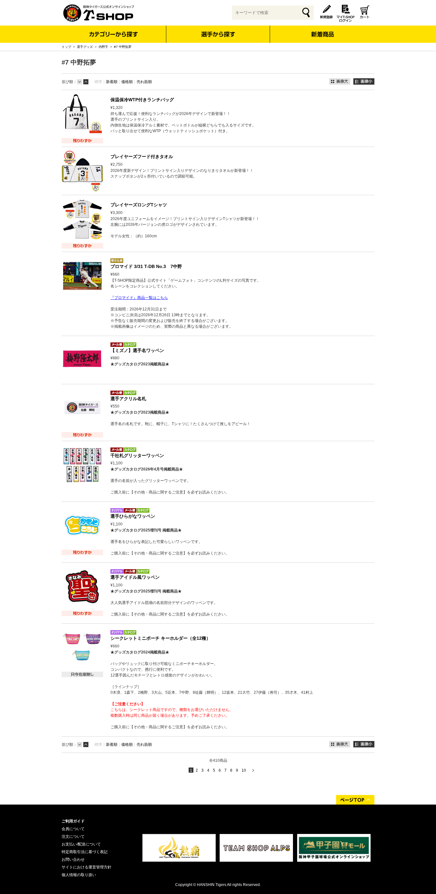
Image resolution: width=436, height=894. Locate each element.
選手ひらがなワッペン (132, 516)
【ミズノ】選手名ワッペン (137, 350)
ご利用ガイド (73, 821)
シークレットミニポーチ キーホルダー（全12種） (160, 638)
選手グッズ (85, 47)
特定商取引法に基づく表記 (85, 852)
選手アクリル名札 (128, 398)
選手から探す (218, 34)
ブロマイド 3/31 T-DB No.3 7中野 (146, 266)
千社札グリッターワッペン (137, 455)
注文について (73, 836)
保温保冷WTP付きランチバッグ (142, 99)
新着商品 (322, 30)
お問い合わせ (73, 859)
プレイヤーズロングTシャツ (138, 204)
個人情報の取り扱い (79, 875)
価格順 (127, 82)
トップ (66, 47)
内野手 (103, 47)
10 (244, 770)
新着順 (111, 82)
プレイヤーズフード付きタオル (141, 156)
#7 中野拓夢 (123, 47)
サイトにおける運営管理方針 (86, 867)
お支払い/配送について (81, 844)
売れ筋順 (144, 82)
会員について (73, 829)
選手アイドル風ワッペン (135, 577)
